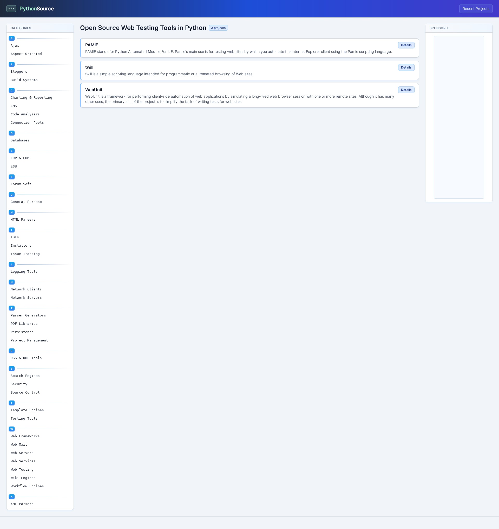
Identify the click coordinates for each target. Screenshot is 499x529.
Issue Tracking (25, 254)
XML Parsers (22, 504)
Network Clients (26, 289)
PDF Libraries (24, 324)
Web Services (23, 461)
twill (89, 67)
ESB (14, 166)
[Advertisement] (459, 117)
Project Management (29, 340)
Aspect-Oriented (26, 54)
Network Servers (26, 298)
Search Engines (25, 376)
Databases (20, 140)
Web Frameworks (25, 436)
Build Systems (24, 80)
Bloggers (19, 71)
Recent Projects (476, 8)
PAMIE (91, 44)
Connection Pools (27, 123)
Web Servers (22, 453)
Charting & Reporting (31, 97)
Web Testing (22, 469)
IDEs (15, 237)
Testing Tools (24, 418)
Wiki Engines (23, 478)
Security (19, 384)
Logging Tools (24, 271)
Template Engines (27, 410)
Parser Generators (28, 315)
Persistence (22, 332)
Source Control (25, 392)
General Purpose (26, 202)
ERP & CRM (20, 158)
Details (406, 45)
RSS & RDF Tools (26, 358)
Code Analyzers (25, 114)
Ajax (15, 45)
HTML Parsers (23, 219)
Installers (21, 245)
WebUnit (93, 89)
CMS (14, 106)
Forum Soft (21, 184)
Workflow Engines (27, 486)
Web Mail (19, 444)
